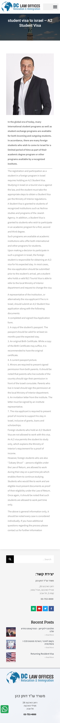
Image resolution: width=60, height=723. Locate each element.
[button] (55, 7)
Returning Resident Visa (42, 653)
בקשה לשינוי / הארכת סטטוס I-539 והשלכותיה (38, 642)
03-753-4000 (30, 714)
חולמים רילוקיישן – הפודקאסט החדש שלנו (37, 630)
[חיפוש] (10, 559)
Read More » (49, 635)
